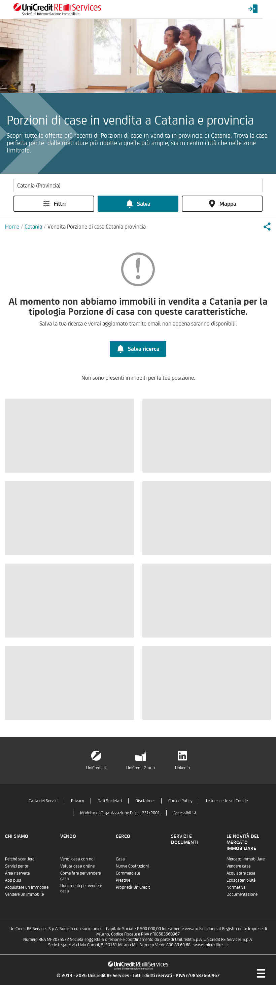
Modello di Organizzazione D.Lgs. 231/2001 (120, 812)
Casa (120, 858)
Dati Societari (110, 800)
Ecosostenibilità (241, 880)
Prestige (123, 880)
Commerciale (128, 873)
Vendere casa (239, 866)
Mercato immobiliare (246, 858)
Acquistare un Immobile (26, 887)
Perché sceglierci (20, 858)
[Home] (57, 9)
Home (12, 226)
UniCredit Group (140, 767)
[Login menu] (253, 9)
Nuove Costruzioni (132, 866)
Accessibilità (184, 812)
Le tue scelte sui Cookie (227, 800)
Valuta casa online (77, 866)
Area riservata (17, 873)
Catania (33, 226)
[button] (267, 226)
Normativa (236, 887)
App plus (13, 880)
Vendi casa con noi (77, 858)
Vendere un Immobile (24, 894)
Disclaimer (145, 800)
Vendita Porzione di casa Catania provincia (96, 226)
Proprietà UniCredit (133, 887)
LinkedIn (182, 767)
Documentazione (242, 894)
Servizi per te (16, 866)
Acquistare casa (241, 873)
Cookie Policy (180, 800)
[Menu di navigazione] (260, 973)
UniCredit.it (96, 767)
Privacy (77, 800)
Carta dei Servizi (43, 800)
